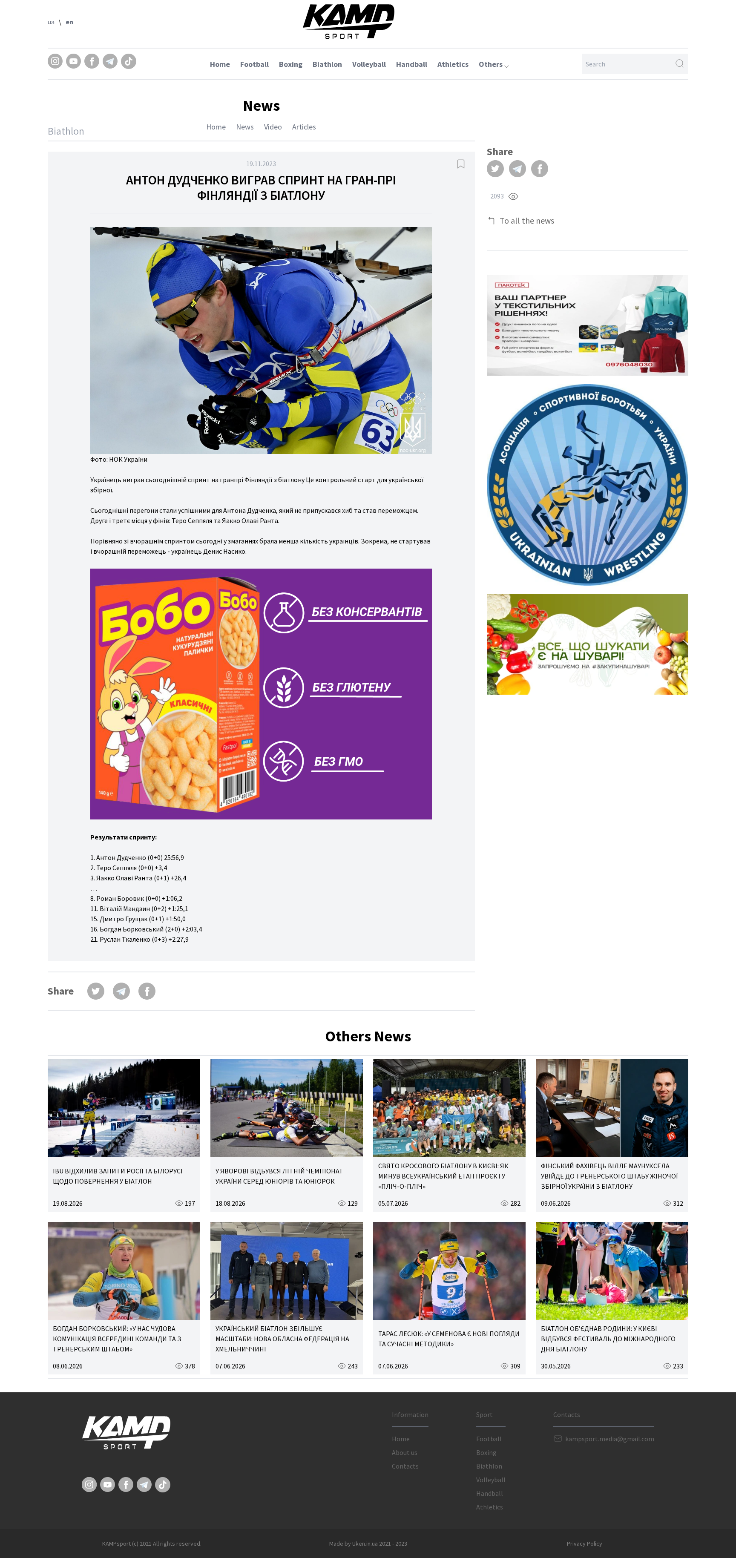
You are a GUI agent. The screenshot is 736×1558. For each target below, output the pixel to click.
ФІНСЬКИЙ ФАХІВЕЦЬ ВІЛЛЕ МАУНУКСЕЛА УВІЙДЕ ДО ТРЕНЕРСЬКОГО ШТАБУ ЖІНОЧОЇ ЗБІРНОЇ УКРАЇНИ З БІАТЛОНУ (609, 1175)
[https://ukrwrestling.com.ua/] (587, 485)
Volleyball (369, 64)
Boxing (290, 64)
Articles (304, 127)
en (69, 21)
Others (491, 64)
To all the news (527, 220)
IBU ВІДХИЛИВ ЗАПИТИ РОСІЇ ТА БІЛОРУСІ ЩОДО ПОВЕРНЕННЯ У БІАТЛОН (118, 1176)
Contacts (405, 1466)
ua (51, 21)
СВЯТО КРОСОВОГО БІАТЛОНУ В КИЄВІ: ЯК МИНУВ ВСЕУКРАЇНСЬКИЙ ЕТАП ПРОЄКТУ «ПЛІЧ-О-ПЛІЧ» (443, 1175)
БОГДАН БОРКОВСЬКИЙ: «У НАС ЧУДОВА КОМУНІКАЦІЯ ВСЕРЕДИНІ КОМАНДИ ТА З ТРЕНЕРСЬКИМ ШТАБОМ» (117, 1338)
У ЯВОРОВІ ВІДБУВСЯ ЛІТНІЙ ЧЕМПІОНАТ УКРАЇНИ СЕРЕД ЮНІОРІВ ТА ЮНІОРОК (279, 1176)
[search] (680, 64)
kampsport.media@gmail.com (609, 1438)
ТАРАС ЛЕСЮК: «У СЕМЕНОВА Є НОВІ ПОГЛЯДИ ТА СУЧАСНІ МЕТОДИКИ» (449, 1338)
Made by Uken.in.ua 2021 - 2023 (368, 1543)
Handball (411, 64)
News (245, 127)
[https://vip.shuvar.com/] (587, 644)
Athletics (453, 64)
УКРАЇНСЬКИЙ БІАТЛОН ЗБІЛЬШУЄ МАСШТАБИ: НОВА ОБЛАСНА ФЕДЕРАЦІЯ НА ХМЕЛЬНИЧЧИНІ (282, 1338)
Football (254, 64)
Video (273, 127)
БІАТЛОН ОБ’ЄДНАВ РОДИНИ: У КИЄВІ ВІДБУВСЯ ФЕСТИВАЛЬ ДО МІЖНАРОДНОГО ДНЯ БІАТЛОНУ (608, 1338)
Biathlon (327, 64)
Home (220, 64)
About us (404, 1452)
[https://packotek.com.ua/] (587, 325)
